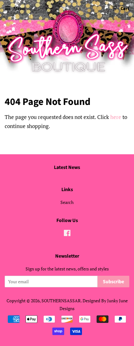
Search (67, 202)
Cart (124, 9)
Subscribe (113, 281)
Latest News (67, 167)
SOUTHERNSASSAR (61, 301)
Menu (19, 8)
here (115, 117)
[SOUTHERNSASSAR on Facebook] (67, 234)
